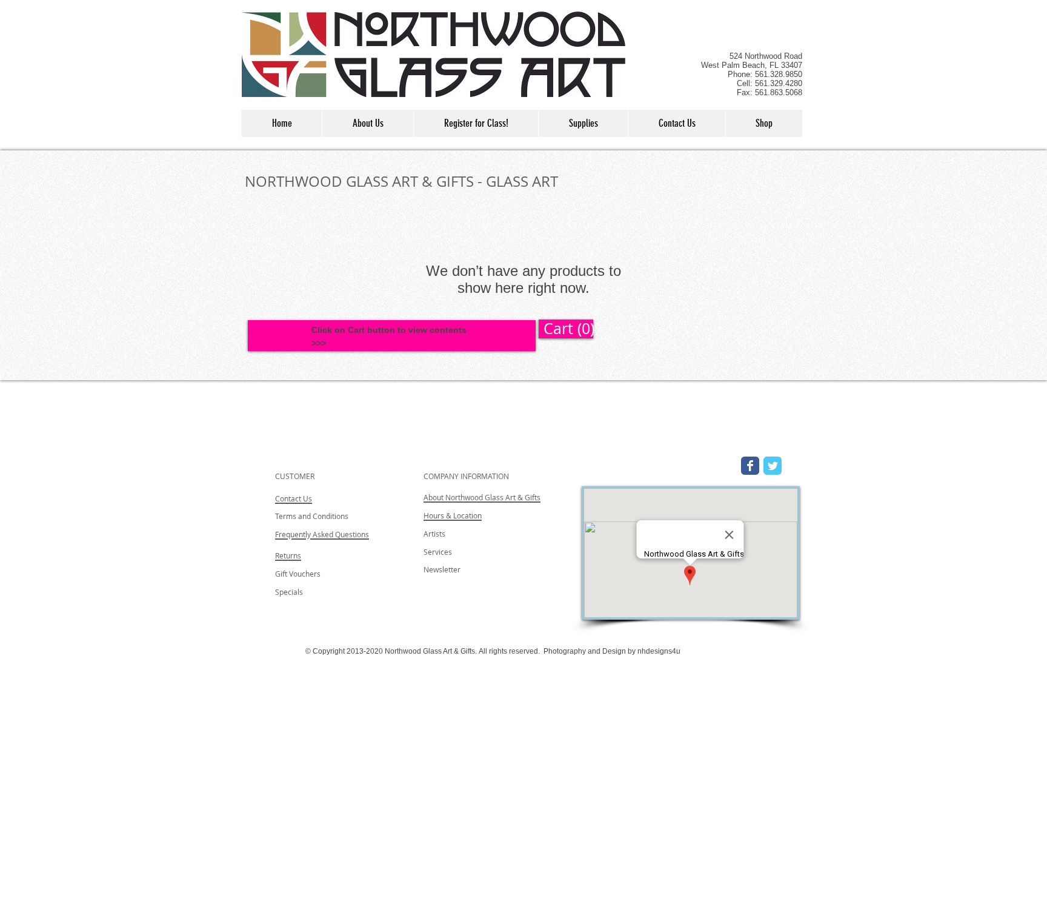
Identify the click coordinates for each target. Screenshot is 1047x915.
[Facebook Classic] (750, 466)
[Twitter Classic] (772, 466)
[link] (565, 329)
